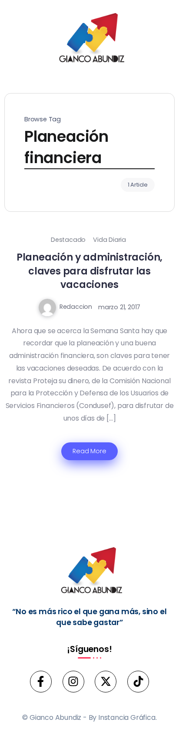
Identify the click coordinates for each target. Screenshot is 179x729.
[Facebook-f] (41, 681)
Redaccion (76, 306)
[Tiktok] (138, 681)
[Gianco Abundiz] (89, 39)
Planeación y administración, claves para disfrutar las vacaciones (89, 270)
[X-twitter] (105, 681)
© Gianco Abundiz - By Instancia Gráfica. (89, 717)
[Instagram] (73, 681)
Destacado (68, 239)
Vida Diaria (109, 239)
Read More (89, 451)
